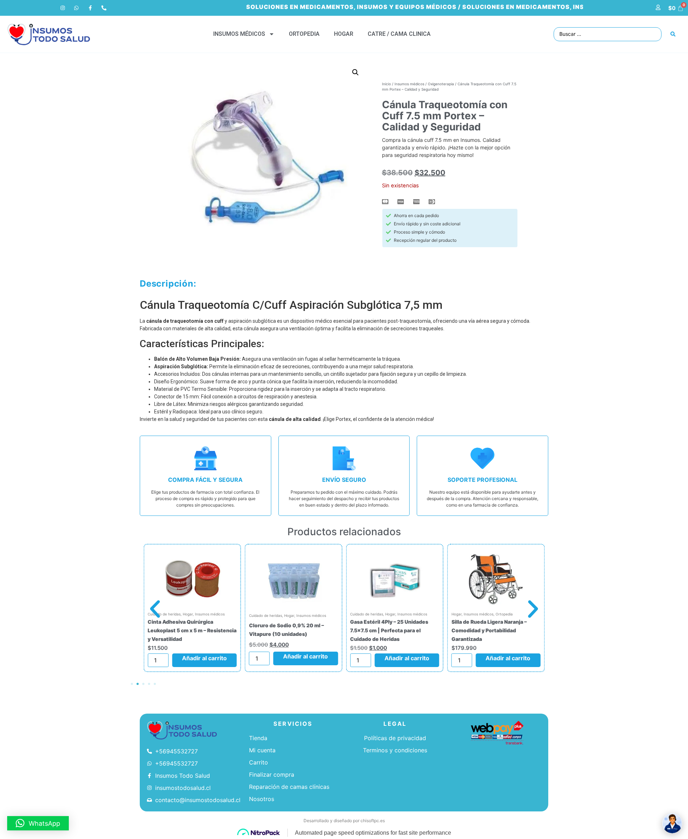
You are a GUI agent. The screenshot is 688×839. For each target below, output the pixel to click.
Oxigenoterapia (441, 84)
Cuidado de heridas (265, 615)
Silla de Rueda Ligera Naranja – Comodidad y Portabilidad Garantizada (489, 630)
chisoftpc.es (372, 820)
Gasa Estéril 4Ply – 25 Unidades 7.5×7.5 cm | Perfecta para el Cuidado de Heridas (389, 630)
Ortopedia (304, 33)
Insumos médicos (239, 33)
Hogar (343, 33)
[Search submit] (673, 34)
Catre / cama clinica (399, 33)
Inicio (386, 84)
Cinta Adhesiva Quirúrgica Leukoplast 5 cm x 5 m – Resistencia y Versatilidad (192, 630)
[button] (355, 72)
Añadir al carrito (204, 658)
